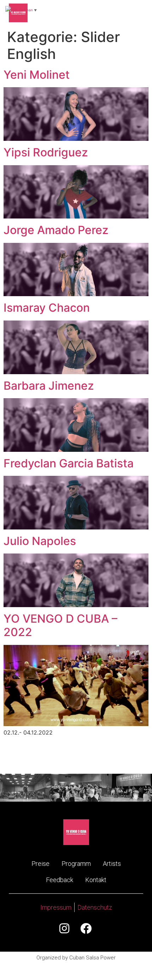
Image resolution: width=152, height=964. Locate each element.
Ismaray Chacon (47, 308)
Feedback (59, 880)
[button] (136, 13)
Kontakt (95, 880)
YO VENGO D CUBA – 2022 (60, 625)
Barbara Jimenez (49, 386)
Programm (76, 863)
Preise (40, 863)
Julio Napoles (40, 541)
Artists (112, 863)
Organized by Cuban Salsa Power (76, 957)
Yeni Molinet (37, 75)
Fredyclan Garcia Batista (69, 463)
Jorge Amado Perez (56, 230)
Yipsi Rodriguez (46, 152)
